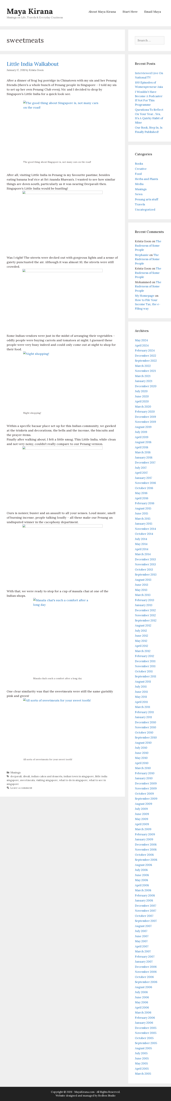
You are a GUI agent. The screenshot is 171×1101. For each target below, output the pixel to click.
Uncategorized (145, 209)
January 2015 (143, 523)
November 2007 (145, 910)
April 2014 (141, 549)
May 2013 (141, 590)
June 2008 (142, 875)
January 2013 (143, 605)
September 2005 (146, 1043)
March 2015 (142, 518)
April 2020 (142, 401)
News (138, 194)
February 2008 (145, 895)
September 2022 (146, 360)
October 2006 (144, 977)
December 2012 (145, 610)
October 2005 (144, 1038)
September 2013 (145, 574)
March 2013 (142, 595)
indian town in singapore (79, 776)
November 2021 (145, 371)
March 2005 (143, 1073)
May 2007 (141, 941)
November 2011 (145, 666)
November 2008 (146, 849)
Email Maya (152, 12)
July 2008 (141, 870)
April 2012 (141, 646)
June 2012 (141, 635)
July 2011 (141, 686)
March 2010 (143, 768)
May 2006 (141, 1002)
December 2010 (145, 722)
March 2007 (143, 951)
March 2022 (143, 366)
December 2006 (146, 967)
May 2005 (141, 1063)
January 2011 (143, 717)
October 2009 (144, 793)
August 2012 (143, 625)
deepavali (16, 776)
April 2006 (142, 1007)
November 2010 (145, 727)
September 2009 (146, 798)
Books (139, 163)
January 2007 (144, 961)
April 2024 (142, 345)
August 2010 (143, 743)
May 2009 (141, 819)
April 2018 (141, 447)
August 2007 (143, 926)
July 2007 (141, 931)
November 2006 (146, 972)
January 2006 (144, 1023)
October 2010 (144, 732)
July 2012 (141, 630)
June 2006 (142, 997)
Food (138, 174)
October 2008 (144, 855)
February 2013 (144, 600)
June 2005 (142, 1058)
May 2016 (141, 493)
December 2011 (145, 661)
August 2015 (143, 508)
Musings (15, 772)
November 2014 (145, 529)
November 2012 (145, 615)
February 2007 (145, 956)
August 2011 (143, 681)
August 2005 (143, 1048)
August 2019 (143, 427)
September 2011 (145, 676)
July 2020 (141, 391)
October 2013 (144, 569)
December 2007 (145, 905)
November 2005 (145, 1033)
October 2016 (144, 488)
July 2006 (141, 992)
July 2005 (141, 1053)
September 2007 (146, 921)
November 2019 (145, 422)
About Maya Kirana (102, 12)
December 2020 (145, 386)
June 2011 (141, 692)
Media (139, 184)
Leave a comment (21, 787)
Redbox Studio (106, 1095)
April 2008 (142, 885)
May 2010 (141, 758)
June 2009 (142, 814)
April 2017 (141, 473)
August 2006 (143, 987)
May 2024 (141, 340)
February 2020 (145, 411)
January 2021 (143, 381)
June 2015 (141, 513)
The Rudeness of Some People (148, 245)
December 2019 (145, 417)
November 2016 (145, 483)
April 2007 (142, 946)
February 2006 (145, 1018)
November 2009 (146, 788)
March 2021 (142, 376)
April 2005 (142, 1068)
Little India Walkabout (33, 64)
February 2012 (144, 656)
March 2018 (143, 452)
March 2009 (143, 829)
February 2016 (144, 503)
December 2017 (145, 462)
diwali (26, 776)
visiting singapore (47, 780)
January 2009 (144, 839)
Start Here (130, 12)
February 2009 (145, 834)
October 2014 (144, 534)
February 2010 (144, 773)
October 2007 (144, 916)
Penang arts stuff (146, 199)
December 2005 (145, 1028)
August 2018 (143, 442)
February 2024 (145, 350)
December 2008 (146, 844)
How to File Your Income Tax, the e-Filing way (147, 304)
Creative (141, 169)
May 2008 (141, 880)
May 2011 (141, 697)
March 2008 (143, 890)
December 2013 (145, 559)
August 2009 (143, 804)
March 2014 (143, 554)
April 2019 (141, 437)
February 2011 (144, 712)
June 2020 (142, 396)
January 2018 (143, 457)
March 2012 (142, 651)
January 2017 (143, 478)
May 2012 (141, 641)
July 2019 (141, 432)
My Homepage (144, 296)
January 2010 (144, 778)
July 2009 (141, 809)
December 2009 (146, 783)
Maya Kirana (30, 11)
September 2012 (145, 620)
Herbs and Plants (146, 179)
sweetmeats (27, 780)
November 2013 (145, 564)
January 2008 (144, 900)
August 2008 (143, 865)
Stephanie (142, 255)
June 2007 (142, 936)
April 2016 (141, 498)
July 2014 (141, 539)
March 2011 (142, 707)
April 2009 (142, 824)
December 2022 (145, 355)
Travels (140, 204)
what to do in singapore (73, 780)
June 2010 (141, 753)
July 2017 (141, 468)
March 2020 (143, 406)
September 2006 (146, 982)
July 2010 (141, 748)
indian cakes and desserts (46, 776)
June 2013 (141, 585)
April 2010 (141, 763)
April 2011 (141, 702)
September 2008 (146, 860)
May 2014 (141, 544)
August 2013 (143, 580)
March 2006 (143, 1012)
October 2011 (144, 671)
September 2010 (146, 737)
